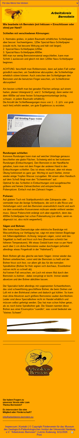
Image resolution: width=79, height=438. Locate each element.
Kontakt (23, 426)
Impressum (11, 426)
